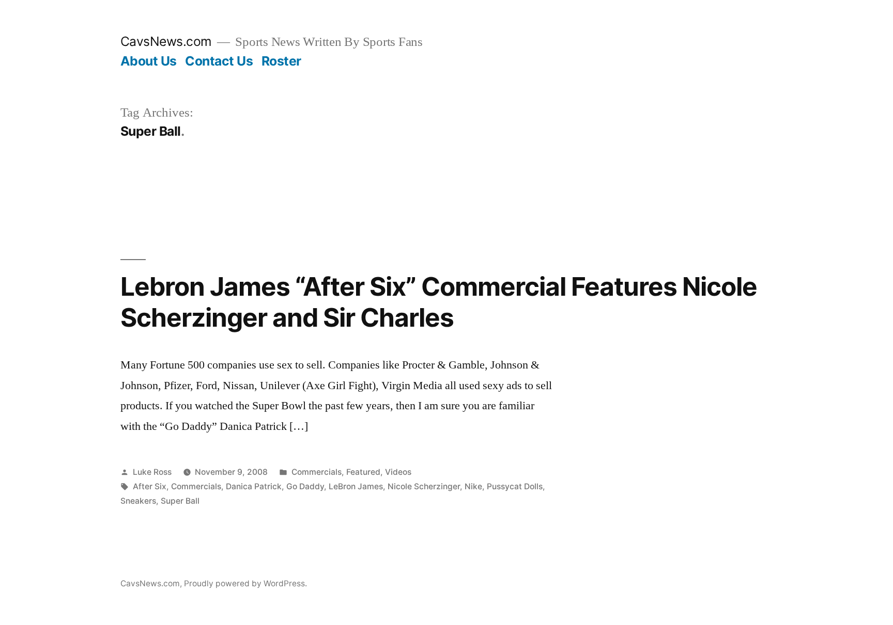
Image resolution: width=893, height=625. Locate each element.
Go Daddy (305, 486)
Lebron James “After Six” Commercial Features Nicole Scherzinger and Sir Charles (439, 301)
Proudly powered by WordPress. (245, 583)
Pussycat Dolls (515, 486)
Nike (473, 486)
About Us (148, 61)
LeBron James (356, 486)
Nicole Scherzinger (424, 486)
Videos (398, 472)
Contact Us (219, 61)
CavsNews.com (166, 41)
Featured (363, 472)
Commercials (316, 472)
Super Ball (180, 501)
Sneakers (138, 501)
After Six (149, 486)
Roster (281, 61)
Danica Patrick (254, 486)
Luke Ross (152, 472)
